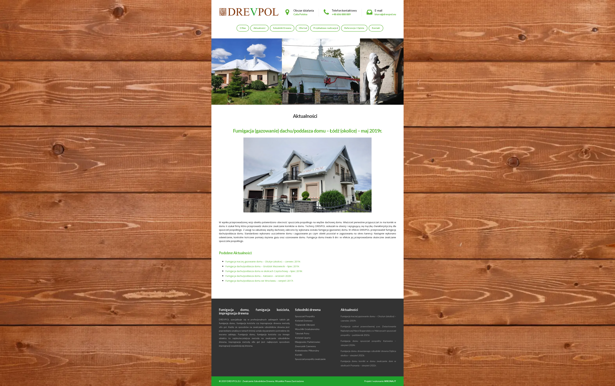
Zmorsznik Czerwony (305, 346)
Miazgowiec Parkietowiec (307, 342)
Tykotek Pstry (302, 333)
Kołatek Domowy (303, 320)
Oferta (302, 28)
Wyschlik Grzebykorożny (307, 329)
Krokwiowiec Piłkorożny (307, 350)
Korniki (298, 354)
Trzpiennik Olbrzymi (305, 324)
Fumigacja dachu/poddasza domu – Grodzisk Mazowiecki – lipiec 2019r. (262, 266)
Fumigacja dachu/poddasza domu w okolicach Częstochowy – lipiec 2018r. (264, 271)
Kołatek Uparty (303, 337)
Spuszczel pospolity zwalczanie (310, 359)
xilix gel (223, 327)
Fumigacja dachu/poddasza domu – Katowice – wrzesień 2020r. (258, 275)
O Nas (243, 28)
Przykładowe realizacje (325, 28)
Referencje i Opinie (354, 28)
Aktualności (259, 28)
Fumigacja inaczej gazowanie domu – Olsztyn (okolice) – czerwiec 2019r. (263, 261)
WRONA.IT (390, 381)
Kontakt (376, 28)
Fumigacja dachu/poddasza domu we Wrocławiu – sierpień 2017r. (259, 280)
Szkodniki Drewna (282, 28)
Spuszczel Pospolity (305, 316)
